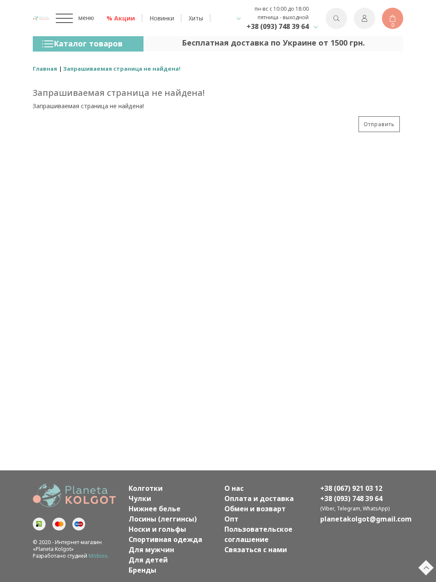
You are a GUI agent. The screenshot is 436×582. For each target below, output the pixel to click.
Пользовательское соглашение (258, 534)
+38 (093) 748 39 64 (278, 26)
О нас (234, 488)
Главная (45, 68)
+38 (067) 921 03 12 (351, 488)
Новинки (161, 18)
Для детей (148, 560)
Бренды (142, 570)
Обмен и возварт (255, 508)
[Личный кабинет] (364, 18)
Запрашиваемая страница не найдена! (122, 68)
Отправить (379, 124)
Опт (231, 519)
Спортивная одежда (165, 539)
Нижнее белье (155, 508)
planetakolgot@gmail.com (361, 519)
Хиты (196, 18)
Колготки (146, 488)
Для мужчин (151, 549)
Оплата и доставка (259, 498)
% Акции (120, 18)
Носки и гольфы (157, 529)
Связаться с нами (255, 549)
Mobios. (99, 555)
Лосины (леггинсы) (163, 519)
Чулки (140, 498)
